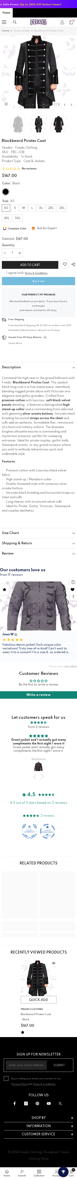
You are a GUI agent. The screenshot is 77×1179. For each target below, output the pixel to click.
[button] (64, 105)
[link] (20, 928)
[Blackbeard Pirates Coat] (38, 978)
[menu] (4, 22)
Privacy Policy (19, 1084)
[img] (38, 722)
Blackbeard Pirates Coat (36, 1017)
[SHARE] (72, 264)
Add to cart (30, 265)
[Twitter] (60, 1103)
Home (6, 13)
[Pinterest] (37, 1103)
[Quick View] (53, 963)
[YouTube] (48, 1103)
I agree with (15, 273)
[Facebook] (14, 1103)
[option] (38, 72)
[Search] (15, 22)
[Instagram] (26, 1103)
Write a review (38, 695)
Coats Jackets (21, 31)
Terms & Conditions (35, 273)
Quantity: (8, 245)
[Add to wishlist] (65, 264)
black (22, 1032)
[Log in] (62, 22)
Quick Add (38, 1000)
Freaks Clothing (26, 147)
